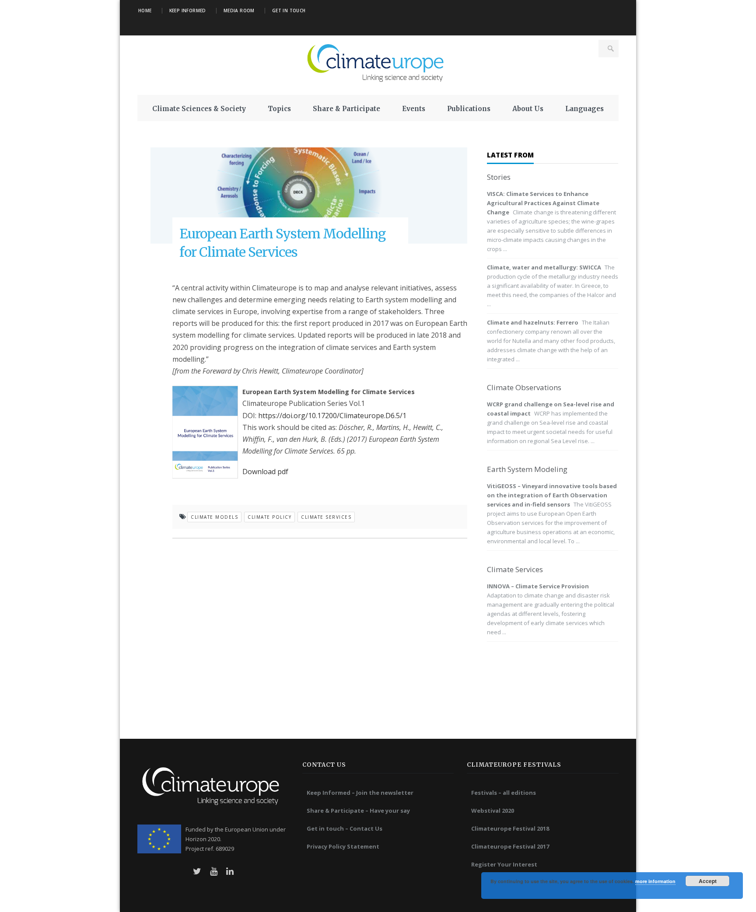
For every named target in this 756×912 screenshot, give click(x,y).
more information (655, 881)
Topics (279, 109)
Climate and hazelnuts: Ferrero (532, 322)
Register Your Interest (504, 864)
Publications (468, 109)
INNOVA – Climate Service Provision (538, 586)
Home (145, 10)
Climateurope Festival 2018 (510, 828)
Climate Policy (269, 517)
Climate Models (214, 517)
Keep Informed (187, 10)
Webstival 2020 (492, 810)
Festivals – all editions (503, 793)
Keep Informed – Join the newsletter (360, 793)
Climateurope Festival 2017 (510, 846)
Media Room (239, 10)
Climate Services (326, 517)
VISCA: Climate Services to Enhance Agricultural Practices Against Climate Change (543, 203)
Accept (708, 881)
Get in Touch (289, 10)
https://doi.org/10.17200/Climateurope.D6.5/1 (332, 415)
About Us (527, 109)
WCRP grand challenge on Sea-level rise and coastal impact (550, 408)
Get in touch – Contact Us (344, 828)
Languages (584, 109)
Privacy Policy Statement (343, 846)
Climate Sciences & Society (199, 109)
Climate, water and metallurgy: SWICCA (544, 267)
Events (413, 109)
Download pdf (266, 471)
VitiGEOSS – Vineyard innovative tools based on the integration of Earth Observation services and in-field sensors (552, 495)
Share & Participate (346, 109)
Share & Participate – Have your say (358, 810)
